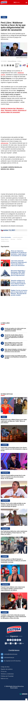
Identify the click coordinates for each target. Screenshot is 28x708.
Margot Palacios (4, 239)
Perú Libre (13, 239)
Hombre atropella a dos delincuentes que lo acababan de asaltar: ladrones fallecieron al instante (15, 329)
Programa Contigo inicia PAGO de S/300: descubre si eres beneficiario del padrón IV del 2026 (16, 357)
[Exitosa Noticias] (4, 2)
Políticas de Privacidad (7, 676)
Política (4, 17)
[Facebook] (7, 65)
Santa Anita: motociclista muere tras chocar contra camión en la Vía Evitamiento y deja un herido (14, 449)
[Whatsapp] (2, 65)
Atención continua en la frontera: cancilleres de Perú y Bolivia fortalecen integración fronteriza (18, 283)
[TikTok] (20, 640)
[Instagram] (15, 640)
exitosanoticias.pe (9, 657)
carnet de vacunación (18, 237)
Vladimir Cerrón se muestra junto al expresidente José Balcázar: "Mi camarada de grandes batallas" (19, 293)
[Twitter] (5, 65)
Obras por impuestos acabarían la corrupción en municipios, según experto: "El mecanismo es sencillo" (19, 253)
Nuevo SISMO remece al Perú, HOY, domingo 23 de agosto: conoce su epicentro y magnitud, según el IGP (14, 344)
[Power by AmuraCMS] (23, 694)
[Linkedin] (10, 65)
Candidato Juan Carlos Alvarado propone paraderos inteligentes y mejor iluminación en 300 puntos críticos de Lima (13, 616)
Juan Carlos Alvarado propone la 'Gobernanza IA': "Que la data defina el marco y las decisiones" (19, 263)
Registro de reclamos (7, 669)
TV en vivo (3, 671)
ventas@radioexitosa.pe (10, 654)
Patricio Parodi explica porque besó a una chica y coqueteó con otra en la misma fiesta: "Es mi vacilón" (13, 477)
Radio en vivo (4, 678)
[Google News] (18, 640)
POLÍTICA (19, 239)
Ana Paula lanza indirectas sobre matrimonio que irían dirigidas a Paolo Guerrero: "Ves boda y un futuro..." (14, 532)
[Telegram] (13, 65)
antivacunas (4, 143)
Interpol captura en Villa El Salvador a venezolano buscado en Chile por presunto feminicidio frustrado (13, 560)
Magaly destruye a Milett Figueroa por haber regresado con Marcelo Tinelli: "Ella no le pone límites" (14, 421)
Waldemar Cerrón (5, 241)
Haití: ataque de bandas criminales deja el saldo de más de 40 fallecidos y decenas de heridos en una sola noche (15, 350)
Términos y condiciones (7, 674)
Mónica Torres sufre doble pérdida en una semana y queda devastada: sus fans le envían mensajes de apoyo (13, 505)
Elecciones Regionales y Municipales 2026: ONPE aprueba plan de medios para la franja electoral (18, 273)
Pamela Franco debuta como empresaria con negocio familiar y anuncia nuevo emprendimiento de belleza (13, 588)
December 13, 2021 (8, 230)
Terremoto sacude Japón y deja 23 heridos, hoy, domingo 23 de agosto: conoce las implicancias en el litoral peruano (14, 336)
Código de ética (5, 667)
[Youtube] (13, 640)
